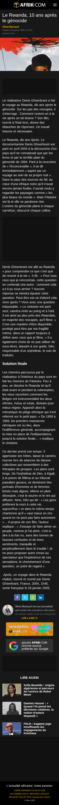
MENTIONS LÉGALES (39, 794)
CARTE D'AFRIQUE (22, 790)
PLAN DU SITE (38, 790)
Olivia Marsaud (10, 26)
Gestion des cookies (41, 797)
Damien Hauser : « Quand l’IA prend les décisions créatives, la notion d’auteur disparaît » (39, 710)
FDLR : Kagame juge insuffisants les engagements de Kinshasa (37, 728)
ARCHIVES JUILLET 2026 (20, 797)
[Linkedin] (40, 597)
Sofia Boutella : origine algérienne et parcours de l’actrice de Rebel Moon (39, 690)
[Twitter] (25, 597)
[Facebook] (17, 597)
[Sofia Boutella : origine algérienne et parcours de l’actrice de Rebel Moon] (11, 690)
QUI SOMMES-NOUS (19, 794)
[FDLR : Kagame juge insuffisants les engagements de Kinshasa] (11, 728)
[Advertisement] (29, 86)
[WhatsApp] (33, 597)
